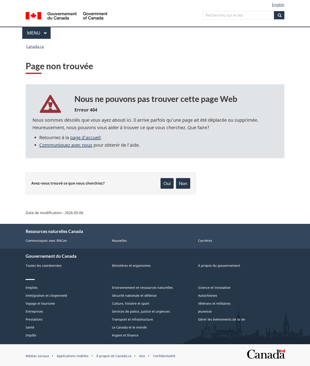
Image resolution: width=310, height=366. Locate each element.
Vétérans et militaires (214, 303)
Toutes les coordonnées (44, 265)
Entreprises (34, 311)
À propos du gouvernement (219, 265)
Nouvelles (119, 240)
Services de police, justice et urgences (141, 311)
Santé (30, 327)
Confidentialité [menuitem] (164, 356)
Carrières (205, 240)
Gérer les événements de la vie (221, 319)
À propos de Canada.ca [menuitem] (113, 356)
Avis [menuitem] (142, 356)
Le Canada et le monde (129, 327)
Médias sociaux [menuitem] (37, 356)
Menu (39, 33)
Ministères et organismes (131, 265)
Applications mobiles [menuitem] (73, 356)
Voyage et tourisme (40, 303)
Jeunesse (205, 311)
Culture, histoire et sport (130, 303)
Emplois (32, 287)
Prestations (34, 319)
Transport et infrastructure (132, 319)
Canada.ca (35, 46)
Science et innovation (214, 287)
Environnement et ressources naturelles (142, 287)
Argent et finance (125, 335)
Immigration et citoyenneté (46, 295)
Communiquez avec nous (65, 145)
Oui (167, 183)
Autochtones (207, 295)
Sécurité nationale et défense (134, 295)
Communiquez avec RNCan (46, 240)
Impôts (31, 335)
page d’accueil (85, 137)
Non (183, 183)
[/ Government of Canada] (66, 16)
